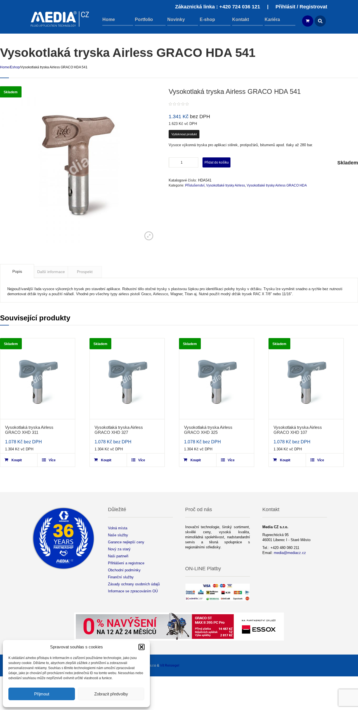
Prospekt (85, 271)
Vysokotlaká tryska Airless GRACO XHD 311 (29, 430)
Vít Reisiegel (169, 665)
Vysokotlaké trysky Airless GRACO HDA (277, 185)
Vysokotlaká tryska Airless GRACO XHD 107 (298, 430)
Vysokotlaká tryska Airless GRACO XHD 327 (119, 430)
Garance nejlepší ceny (126, 542)
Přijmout (41, 694)
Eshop (15, 67)
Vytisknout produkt (184, 134)
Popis (17, 271)
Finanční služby (121, 577)
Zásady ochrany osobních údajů (134, 584)
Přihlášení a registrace (126, 563)
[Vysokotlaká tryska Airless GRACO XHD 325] (216, 378)
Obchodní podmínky (124, 570)
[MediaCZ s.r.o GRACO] (60, 19)
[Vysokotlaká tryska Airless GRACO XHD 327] (127, 378)
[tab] (17, 271)
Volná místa (117, 528)
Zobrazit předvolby (111, 694)
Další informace (51, 271)
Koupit (16, 460)
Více (52, 460)
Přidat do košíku (216, 162)
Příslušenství (194, 185)
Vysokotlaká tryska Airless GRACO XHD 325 (208, 430)
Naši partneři (118, 556)
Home (4, 67)
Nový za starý (119, 549)
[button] (141, 647)
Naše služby (118, 535)
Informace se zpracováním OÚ (133, 591)
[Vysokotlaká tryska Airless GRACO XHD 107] (306, 378)
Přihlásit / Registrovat (301, 7)
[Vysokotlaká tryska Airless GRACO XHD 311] (37, 378)
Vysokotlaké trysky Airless (225, 185)
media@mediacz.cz (290, 553)
